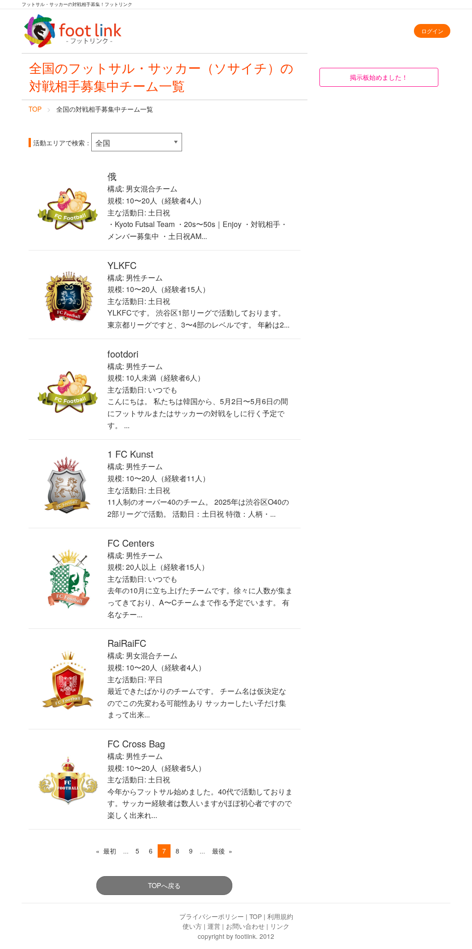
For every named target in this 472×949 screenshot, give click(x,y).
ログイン (432, 31)
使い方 (192, 926)
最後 (218, 850)
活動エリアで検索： (62, 142)
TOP (35, 108)
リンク (279, 926)
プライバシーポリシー (211, 916)
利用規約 (280, 916)
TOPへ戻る (164, 885)
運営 (213, 926)
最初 (109, 850)
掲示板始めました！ (379, 77)
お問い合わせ (245, 926)
